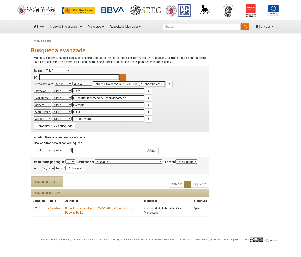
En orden (169, 162)
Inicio (40, 26)
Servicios (264, 26)
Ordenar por (86, 162)
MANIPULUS (42, 41)
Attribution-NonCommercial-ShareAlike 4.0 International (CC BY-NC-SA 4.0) (171, 239)
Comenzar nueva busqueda (54, 126)
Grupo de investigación (65, 26)
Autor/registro (44, 168)
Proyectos (95, 26)
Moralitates (55, 208)
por (36, 77)
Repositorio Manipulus (124, 26)
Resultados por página (49, 162)
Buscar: (39, 70)
